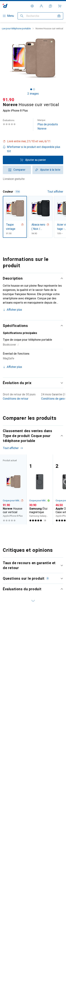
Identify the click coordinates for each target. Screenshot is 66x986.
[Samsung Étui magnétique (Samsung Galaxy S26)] (39, 489)
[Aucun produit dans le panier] (59, 6)
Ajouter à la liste (50, 169)
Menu (10, 15)
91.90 (8, 99)
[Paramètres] (32, 6)
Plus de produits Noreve (47, 124)
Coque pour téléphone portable (12, 500)
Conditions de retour (15, 398)
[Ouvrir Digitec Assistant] (50, 6)
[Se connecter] (41, 6)
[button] (33, 141)
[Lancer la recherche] (22, 16)
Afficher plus (14, 309)
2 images (33, 93)
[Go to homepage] (5, 6)
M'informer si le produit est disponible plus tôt (33, 149)
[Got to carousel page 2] (34, 89)
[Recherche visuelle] (59, 15)
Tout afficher (55, 191)
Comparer (19, 169)
